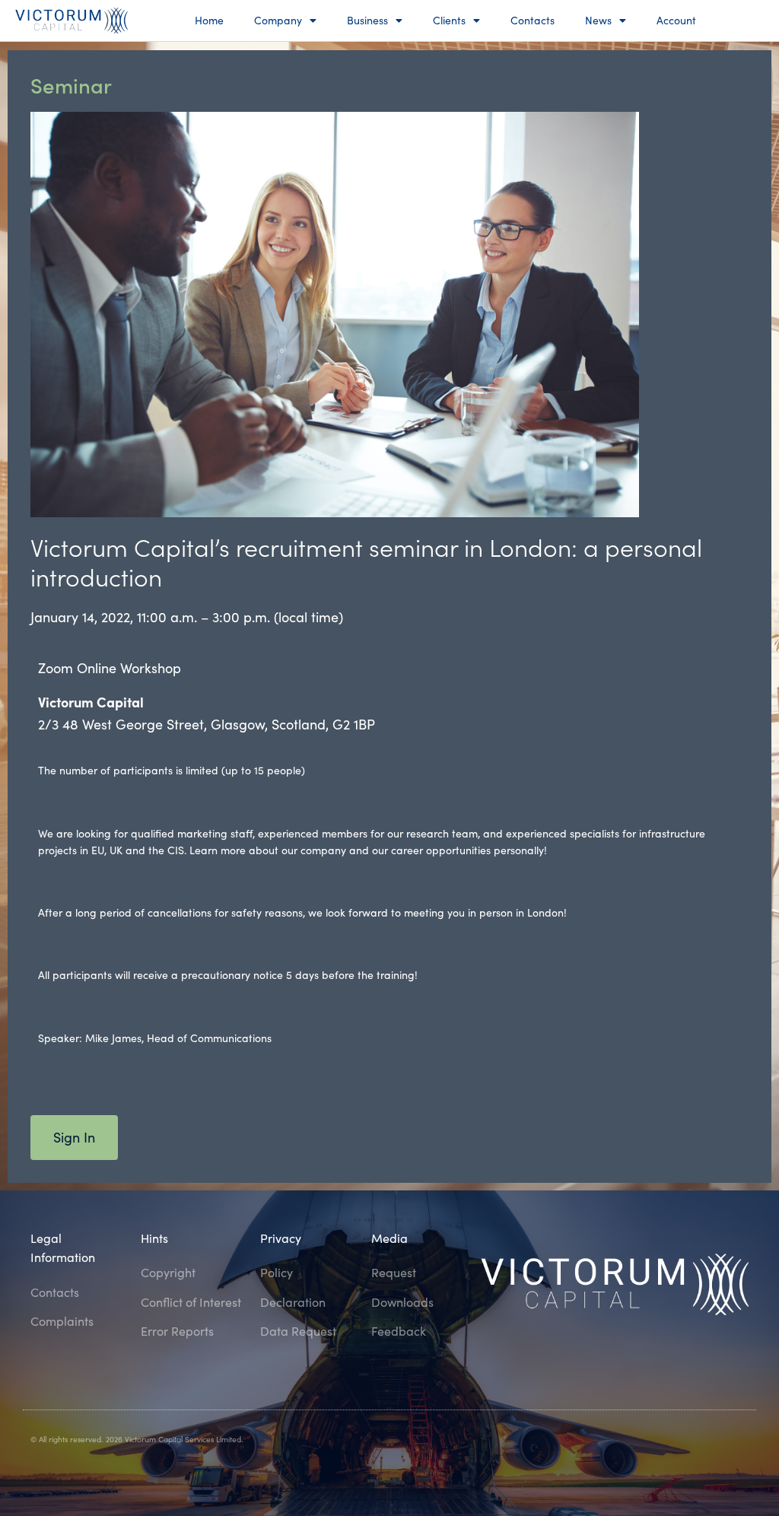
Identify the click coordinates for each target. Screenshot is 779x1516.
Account (676, 20)
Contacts (532, 20)
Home (209, 20)
